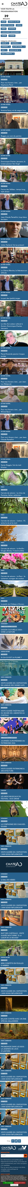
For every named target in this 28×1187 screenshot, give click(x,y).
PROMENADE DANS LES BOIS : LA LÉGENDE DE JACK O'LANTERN (13, 1049)
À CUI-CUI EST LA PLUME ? (11, 657)
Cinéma (3, 28)
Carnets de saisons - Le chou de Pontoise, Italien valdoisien (13, 494)
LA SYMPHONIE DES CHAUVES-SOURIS (13, 825)
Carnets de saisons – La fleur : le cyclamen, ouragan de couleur (13, 577)
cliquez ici (3, 1181)
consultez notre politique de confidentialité (9, 1170)
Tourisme (12, 35)
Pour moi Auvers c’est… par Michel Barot (11, 410)
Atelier (3, 21)
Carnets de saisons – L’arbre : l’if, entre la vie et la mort (13, 522)
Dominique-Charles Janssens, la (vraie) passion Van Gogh (13, 162)
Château (19, 25)
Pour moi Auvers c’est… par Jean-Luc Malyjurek (13, 383)
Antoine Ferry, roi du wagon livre (13, 110)
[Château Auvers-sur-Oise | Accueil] (19, 3)
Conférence (15, 43)
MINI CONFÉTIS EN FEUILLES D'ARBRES (12, 964)
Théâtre (3, 35)
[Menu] (2, 4)
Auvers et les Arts (14, 21)
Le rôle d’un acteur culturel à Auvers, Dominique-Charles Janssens (12, 326)
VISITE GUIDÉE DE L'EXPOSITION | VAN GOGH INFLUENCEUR (14, 853)
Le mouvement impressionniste (10, 32)
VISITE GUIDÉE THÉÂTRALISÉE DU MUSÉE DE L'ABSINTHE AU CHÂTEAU (13, 713)
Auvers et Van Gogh (7, 25)
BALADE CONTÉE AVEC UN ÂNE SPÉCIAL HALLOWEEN (13, 1020)
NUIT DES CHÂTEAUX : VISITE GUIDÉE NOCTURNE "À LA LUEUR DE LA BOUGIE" (12, 935)
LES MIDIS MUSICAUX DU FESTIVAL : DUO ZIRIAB (11, 797)
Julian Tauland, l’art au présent (12, 245)
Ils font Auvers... (18, 46)
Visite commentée (6, 53)
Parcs (3, 50)
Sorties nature (14, 50)
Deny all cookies (20, 1182)
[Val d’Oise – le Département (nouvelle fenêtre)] (22, 1148)
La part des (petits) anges (10, 298)
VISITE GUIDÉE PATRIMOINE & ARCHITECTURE (12, 770)
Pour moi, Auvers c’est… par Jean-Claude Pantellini (14, 438)
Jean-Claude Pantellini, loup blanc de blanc (14, 218)
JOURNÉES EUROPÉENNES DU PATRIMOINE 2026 (13, 742)
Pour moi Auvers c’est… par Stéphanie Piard (11, 84)
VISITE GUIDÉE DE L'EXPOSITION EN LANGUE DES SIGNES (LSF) (14, 684)
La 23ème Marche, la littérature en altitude (14, 271)
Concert (4, 43)
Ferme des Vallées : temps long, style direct (13, 190)
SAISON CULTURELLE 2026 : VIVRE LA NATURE (12, 631)
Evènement (4, 46)
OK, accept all (8, 1182)
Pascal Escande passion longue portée (13, 355)
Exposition (12, 28)
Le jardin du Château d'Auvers (12, 604)
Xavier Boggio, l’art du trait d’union (11, 466)
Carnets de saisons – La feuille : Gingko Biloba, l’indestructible (13, 549)
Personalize (14, 1185)
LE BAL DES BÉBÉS (8, 880)
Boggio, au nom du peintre (11, 136)
